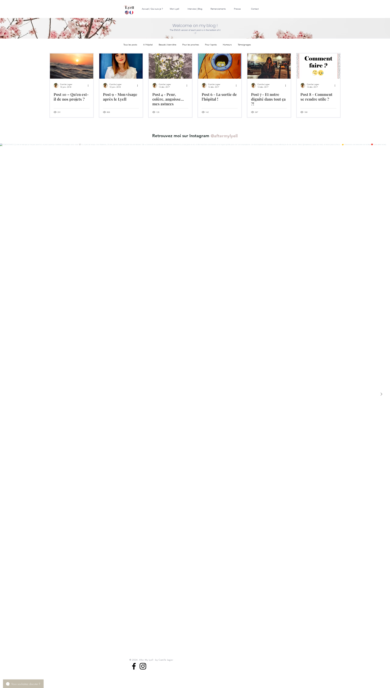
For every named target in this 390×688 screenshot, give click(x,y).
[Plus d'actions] (89, 85)
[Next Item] (381, 394)
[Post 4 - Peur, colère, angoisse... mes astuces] (170, 66)
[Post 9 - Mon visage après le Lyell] (121, 66)
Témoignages (244, 44)
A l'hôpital (148, 44)
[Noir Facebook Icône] (133, 666)
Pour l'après (211, 44)
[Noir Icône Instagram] (142, 666)
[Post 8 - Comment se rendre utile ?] (318, 66)
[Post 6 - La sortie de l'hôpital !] (219, 66)
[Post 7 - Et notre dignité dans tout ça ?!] (269, 66)
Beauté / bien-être (167, 44)
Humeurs (227, 44)
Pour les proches (190, 44)
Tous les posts (130, 44)
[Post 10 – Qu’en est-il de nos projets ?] (71, 66)
